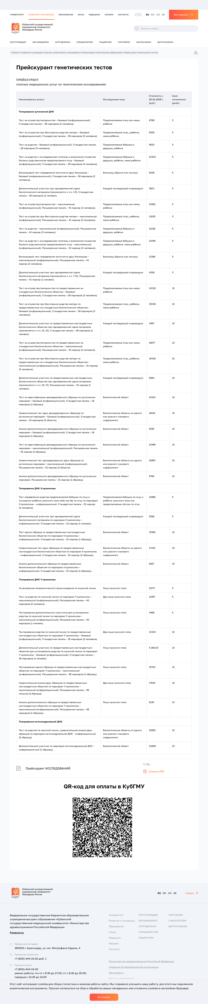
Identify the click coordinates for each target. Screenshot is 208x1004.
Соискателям (177, 920)
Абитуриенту (116, 972)
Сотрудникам (62, 42)
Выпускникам (165, 42)
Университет (17, 14)
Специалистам (85, 42)
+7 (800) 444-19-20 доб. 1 (30, 958)
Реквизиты (17, 932)
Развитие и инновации (41, 14)
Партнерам (124, 42)
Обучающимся (40, 42)
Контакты (123, 14)
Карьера (109, 14)
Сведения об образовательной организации (134, 967)
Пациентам (105, 42)
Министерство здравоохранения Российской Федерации (141, 961)
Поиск (136, 28)
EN (152, 14)
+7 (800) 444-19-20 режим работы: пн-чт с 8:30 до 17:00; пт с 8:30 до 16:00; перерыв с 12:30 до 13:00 (51, 973)
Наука (81, 14)
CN (158, 14)
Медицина (94, 14)
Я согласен (104, 997)
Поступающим (18, 42)
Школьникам (143, 42)
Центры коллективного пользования (62, 52)
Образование (65, 14)
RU (147, 14)
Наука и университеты (122, 978)
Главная (15, 52)
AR (163, 14)
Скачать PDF (156, 771)
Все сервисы (181, 14)
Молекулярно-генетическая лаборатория (102, 52)
